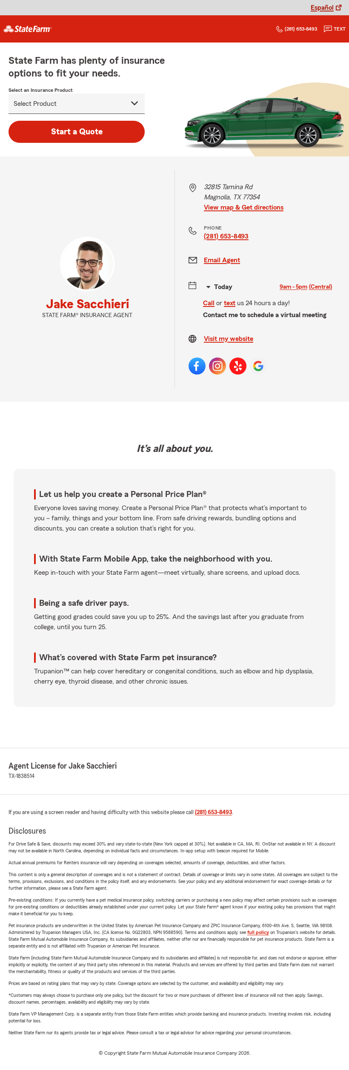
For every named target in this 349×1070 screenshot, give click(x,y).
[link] (27, 29)
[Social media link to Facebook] (197, 366)
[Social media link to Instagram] (217, 366)
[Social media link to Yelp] (237, 366)
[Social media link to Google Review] (258, 366)
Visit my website (228, 338)
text (340, 28)
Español (322, 7)
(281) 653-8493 (301, 28)
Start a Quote (77, 132)
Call (209, 303)
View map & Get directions (243, 207)
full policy (258, 932)
